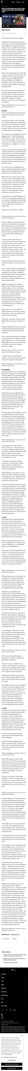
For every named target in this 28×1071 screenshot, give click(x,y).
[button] (26, 2)
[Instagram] (10, 1010)
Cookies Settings (4, 1024)
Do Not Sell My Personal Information (9, 1057)
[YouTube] (14, 1010)
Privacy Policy (9, 1054)
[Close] (21, 1035)
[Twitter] (2, 1010)
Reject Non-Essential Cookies (11, 1064)
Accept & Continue (11, 1068)
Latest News (6, 938)
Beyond (14, 938)
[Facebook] (6, 1010)
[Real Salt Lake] (2, 2)
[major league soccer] (2, 1016)
